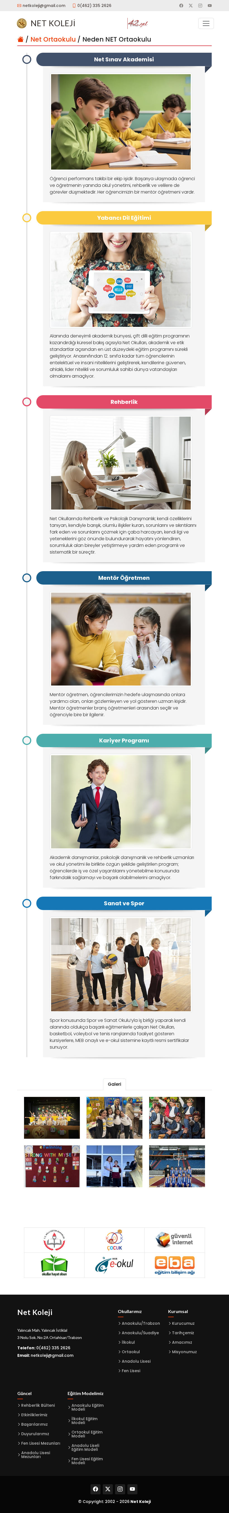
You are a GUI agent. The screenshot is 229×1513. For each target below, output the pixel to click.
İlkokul (128, 1342)
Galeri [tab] (114, 1084)
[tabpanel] (114, 1142)
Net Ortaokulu (53, 39)
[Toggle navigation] (206, 23)
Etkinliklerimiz (34, 1415)
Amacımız (182, 1342)
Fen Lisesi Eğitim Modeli (87, 1461)
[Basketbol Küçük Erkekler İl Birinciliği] (177, 1166)
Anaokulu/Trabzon (141, 1323)
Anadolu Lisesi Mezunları (35, 1455)
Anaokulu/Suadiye (140, 1333)
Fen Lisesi (131, 1371)
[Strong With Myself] (52, 1166)
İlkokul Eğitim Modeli (84, 1421)
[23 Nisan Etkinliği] (177, 1117)
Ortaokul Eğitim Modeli (86, 1434)
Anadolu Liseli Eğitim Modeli (85, 1447)
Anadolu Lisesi (136, 1361)
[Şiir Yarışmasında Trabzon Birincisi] (114, 1166)
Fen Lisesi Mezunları (40, 1443)
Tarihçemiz (183, 1333)
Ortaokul (131, 1352)
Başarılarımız (34, 1424)
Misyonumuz (184, 1352)
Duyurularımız (35, 1434)
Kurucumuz (183, 1323)
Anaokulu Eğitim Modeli (87, 1407)
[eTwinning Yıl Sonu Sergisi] (114, 1117)
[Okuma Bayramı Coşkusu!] (52, 1117)
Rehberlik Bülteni (38, 1405)
